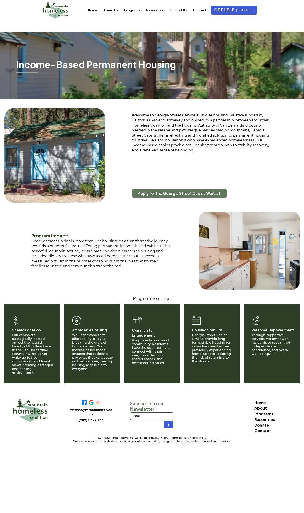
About (260, 408)
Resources (264, 419)
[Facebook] (84, 402)
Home (260, 402)
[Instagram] (98, 402)
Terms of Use (178, 437)
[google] (91, 402)
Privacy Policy (158, 437)
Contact (262, 430)
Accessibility (198, 437)
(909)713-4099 (91, 420)
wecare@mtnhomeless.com (91, 412)
